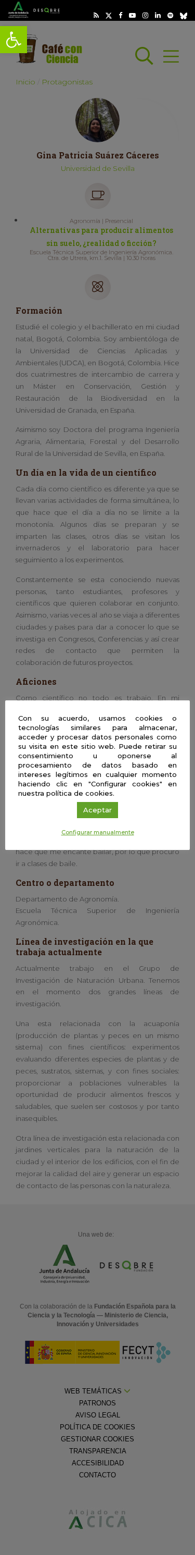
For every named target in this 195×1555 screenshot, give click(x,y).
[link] (13, 39)
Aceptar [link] (97, 810)
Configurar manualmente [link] (97, 832)
